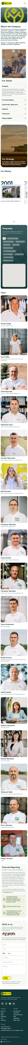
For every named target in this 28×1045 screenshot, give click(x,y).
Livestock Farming (13, 238)
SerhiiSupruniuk (6, 391)
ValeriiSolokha (6, 692)
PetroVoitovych (6, 825)
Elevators (16, 1012)
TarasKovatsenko (7, 624)
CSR (2, 1018)
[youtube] (10, 1003)
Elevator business (8, 241)
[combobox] (4, 953)
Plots (2, 1012)
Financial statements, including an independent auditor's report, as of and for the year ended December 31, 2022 (13, 912)
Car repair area (19, 254)
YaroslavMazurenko (8, 458)
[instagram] (2, 1003)
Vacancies (3, 1016)
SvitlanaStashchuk (8, 725)
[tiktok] (13, 1003)
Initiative (5, 109)
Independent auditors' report (13, 906)
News (2, 1014)
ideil (10, 1041)
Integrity (5, 86)
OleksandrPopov (7, 425)
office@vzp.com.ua (8, 892)
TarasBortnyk (6, 558)
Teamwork (6, 114)
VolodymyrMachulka (8, 591)
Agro (14, 1016)
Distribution (7, 244)
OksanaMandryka (7, 759)
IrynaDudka (5, 357)
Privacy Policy (4, 1039)
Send (6, 978)
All (4, 238)
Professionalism (8, 100)
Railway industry (8, 248)
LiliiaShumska (6, 491)
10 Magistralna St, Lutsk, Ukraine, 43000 (12, 1030)
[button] (11, 266)
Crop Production (8, 257)
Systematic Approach (10, 104)
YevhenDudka (6, 324)
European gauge (8, 254)
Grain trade (16, 244)
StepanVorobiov (7, 858)
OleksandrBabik (7, 792)
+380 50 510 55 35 (5, 1026)
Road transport (20, 241)
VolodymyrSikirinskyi (8, 524)
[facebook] (6, 1003)
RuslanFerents (6, 657)
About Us (3, 1011)
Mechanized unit (8, 260)
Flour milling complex (9, 251)
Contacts (3, 1020)
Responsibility (7, 118)
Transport (16, 1018)
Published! (4, 1041)
